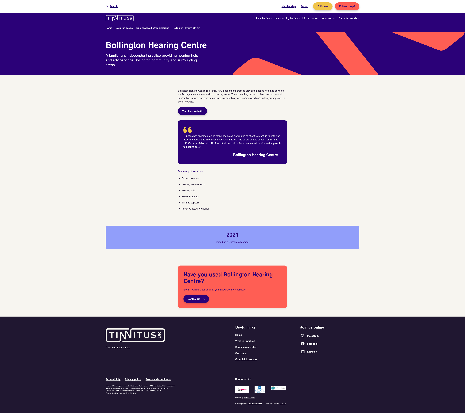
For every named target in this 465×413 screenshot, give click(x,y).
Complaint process (246, 359)
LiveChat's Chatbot (255, 403)
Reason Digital (249, 397)
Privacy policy (133, 379)
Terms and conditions (158, 379)
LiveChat (283, 403)
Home (238, 335)
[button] (112, 6)
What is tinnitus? (245, 341)
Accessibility (113, 379)
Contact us (194, 299)
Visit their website (192, 111)
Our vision (241, 353)
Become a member (246, 347)
